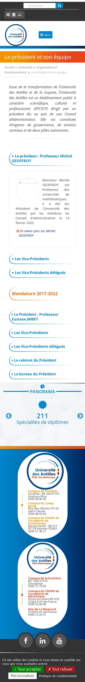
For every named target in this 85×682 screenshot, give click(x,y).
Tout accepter (29, 669)
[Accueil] (16, 35)
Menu (48, 35)
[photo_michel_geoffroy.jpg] (28, 182)
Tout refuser (62, 669)
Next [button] (78, 414)
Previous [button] (7, 414)
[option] (42, 412)
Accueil (9, 67)
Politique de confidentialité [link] (58, 676)
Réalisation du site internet (15, 651)
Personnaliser (22, 675)
